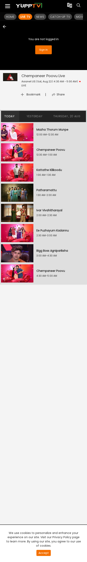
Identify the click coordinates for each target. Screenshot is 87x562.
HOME (10, 17)
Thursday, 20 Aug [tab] (66, 116)
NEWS (40, 17)
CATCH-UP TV (60, 17)
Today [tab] (9, 116)
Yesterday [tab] (35, 116)
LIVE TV (25, 17)
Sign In (43, 49)
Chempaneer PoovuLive (43, 75)
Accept (43, 553)
